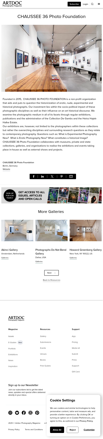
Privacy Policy (14, 429)
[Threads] (30, 413)
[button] (99, 4)
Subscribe (74, 4)
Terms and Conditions (34, 429)
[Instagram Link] (10, 413)
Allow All (57, 429)
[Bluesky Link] (17, 413)
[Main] (11, 4)
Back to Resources (51, 280)
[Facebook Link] (24, 413)
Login (85, 4)
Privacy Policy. (86, 421)
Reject (73, 429)
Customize (89, 429)
